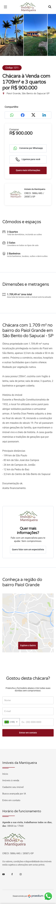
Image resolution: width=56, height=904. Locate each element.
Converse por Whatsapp (31, 148)
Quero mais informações (28, 170)
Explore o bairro (28, 645)
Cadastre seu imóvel (13, 787)
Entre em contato (11, 800)
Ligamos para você (30, 159)
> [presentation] (51, 38)
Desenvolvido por (20, 896)
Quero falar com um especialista (28, 549)
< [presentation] (5, 38)
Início (5, 774)
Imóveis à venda (10, 780)
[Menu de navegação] (6, 7)
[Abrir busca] (50, 7)
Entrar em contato (28, 732)
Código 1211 (12, 67)
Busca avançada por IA (14, 793)
